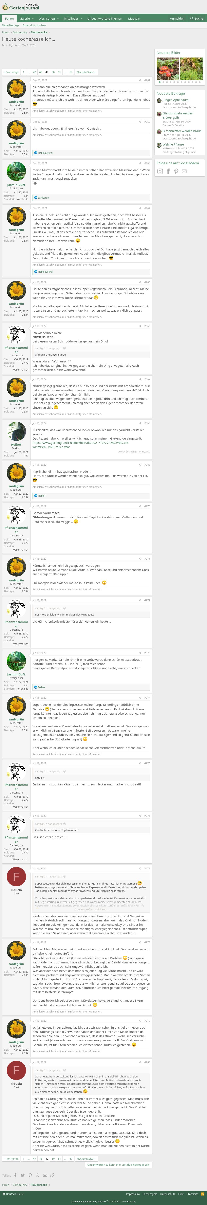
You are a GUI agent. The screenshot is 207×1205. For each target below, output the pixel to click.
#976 (147, 816)
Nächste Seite (85, 72)
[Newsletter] (184, 173)
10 (192, 82)
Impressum (133, 1194)
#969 (147, 464)
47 (34, 72)
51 (59, 72)
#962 (147, 122)
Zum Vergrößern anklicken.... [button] (91, 909)
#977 (147, 868)
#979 (147, 1020)
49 (46, 72)
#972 (147, 600)
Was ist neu (47, 18)
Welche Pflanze (173, 144)
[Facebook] (169, 173)
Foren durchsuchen (34, 25)
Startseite (192, 1194)
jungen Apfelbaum (176, 100)
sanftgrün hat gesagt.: (48, 348)
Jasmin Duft (16, 185)
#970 (147, 506)
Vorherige (12, 72)
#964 (147, 208)
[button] (33, 18)
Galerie (25, 18)
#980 (147, 1062)
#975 (147, 763)
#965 (147, 282)
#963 (147, 163)
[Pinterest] (177, 173)
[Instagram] (161, 173)
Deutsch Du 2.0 (14, 1194)
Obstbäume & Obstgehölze (179, 107)
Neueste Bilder (169, 52)
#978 (147, 942)
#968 (147, 423)
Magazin (134, 18)
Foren (9, 18)
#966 (147, 326)
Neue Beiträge (10, 25)
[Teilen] (140, 80)
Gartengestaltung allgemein (179, 152)
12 (200, 82)
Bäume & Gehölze (173, 125)
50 (53, 72)
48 (40, 72)
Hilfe (181, 1194)
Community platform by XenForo (104, 1201)
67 (71, 72)
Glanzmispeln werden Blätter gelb (178, 115)
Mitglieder (71, 18)
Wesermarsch (20, 369)
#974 (147, 697)
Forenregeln (150, 1194)
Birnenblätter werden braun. (182, 131)
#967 (147, 379)
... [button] (29, 72)
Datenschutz (167, 1194)
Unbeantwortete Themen (104, 18)
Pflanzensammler (16, 349)
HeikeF (16, 444)
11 (196, 82)
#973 (147, 653)
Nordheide (22, 199)
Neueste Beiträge (171, 93)
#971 (147, 558)
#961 (147, 80)
